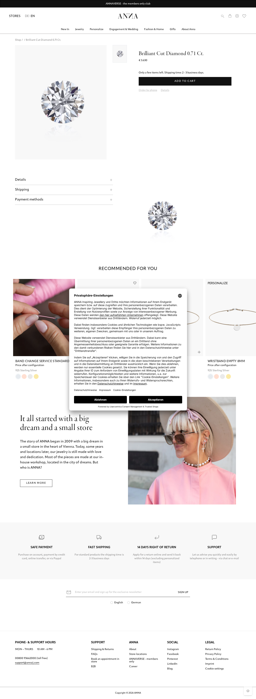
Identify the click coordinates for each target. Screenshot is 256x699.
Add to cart (184, 81)
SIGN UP (183, 592)
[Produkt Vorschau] (199, 352)
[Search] (222, 16)
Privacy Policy (213, 654)
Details (20, 180)
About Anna (188, 29)
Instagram (173, 649)
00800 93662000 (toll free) (31, 658)
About (132, 649)
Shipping (22, 190)
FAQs (94, 654)
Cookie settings (214, 669)
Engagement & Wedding (123, 29)
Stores (14, 16)
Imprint (209, 664)
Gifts (173, 29)
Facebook (173, 654)
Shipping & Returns (102, 649)
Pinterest (172, 659)
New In (65, 29)
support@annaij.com (27, 662)
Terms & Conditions (216, 659)
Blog (170, 669)
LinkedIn (172, 664)
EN (33, 16)
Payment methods (29, 199)
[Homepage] (128, 15)
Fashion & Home (154, 29)
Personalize (96, 29)
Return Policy (213, 649)
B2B (93, 666)
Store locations (138, 654)
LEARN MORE (36, 483)
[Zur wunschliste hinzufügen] (135, 283)
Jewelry (79, 29)
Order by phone (148, 90)
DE (27, 16)
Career (133, 666)
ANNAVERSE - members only (143, 660)
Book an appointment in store (105, 660)
